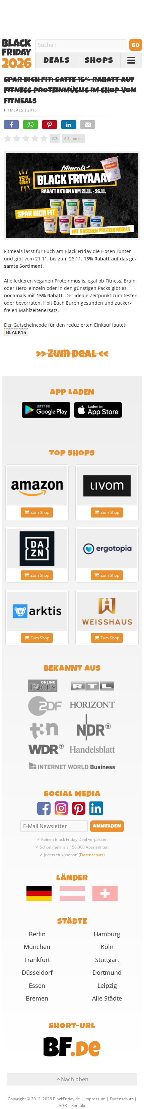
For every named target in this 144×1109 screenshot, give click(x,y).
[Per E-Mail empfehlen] (87, 124)
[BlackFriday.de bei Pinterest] (80, 812)
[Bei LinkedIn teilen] (68, 124)
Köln (107, 947)
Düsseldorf (37, 972)
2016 (32, 109)
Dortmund (107, 972)
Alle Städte (107, 998)
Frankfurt (37, 960)
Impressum (94, 1099)
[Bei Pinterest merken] (49, 124)
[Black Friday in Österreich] (72, 899)
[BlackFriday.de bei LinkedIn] (98, 812)
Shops (99, 61)
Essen (37, 985)
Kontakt (78, 1105)
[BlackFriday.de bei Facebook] (46, 812)
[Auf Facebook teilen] (11, 124)
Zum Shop (39, 512)
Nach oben (74, 1079)
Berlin (37, 934)
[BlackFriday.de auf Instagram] (63, 812)
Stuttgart (107, 960)
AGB (63, 1105)
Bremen (37, 998)
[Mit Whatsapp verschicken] (30, 124)
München (37, 947)
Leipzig (107, 985)
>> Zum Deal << (72, 354)
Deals (57, 61)
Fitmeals (13, 109)
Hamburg (107, 934)
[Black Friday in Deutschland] (42, 899)
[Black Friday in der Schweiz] (102, 899)
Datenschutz (91, 855)
